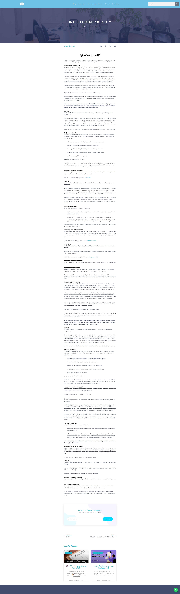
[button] (101, 46)
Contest (107, 4)
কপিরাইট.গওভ (87, 177)
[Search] (177, 4)
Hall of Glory (115, 4)
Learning (81, 4)
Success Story (92, 4)
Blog (74, 4)
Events (100, 4)
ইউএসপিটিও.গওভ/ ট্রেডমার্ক (90, 240)
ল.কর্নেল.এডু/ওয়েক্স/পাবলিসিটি (93, 257)
